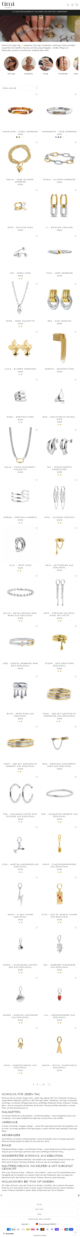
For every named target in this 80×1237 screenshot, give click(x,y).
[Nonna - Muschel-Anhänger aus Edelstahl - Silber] (19, 1023)
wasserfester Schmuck (56, 1159)
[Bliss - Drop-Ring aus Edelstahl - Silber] (19, 721)
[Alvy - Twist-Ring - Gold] (20, 571)
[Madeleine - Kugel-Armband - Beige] (21, 137)
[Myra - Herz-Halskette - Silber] (19, 326)
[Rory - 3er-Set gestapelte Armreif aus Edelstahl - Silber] (18, 771)
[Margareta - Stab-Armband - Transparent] (63, 137)
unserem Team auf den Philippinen (42, 1175)
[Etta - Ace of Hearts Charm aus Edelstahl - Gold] (61, 922)
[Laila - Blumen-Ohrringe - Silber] (19, 374)
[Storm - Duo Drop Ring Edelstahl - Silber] (58, 671)
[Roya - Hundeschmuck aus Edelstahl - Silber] (19, 1073)
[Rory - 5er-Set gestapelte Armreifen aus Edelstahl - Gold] (59, 721)
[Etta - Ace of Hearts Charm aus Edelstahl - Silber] (58, 922)
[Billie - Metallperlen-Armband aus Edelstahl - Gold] (21, 621)
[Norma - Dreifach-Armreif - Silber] (19, 523)
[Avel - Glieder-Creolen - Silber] (58, 523)
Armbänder (47, 1139)
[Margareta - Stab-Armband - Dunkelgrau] (61, 137)
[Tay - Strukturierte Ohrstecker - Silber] (58, 475)
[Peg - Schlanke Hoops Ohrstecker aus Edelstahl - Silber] (19, 822)
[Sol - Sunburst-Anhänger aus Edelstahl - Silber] (58, 972)
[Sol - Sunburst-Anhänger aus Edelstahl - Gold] (61, 972)
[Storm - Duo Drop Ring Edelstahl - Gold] (61, 671)
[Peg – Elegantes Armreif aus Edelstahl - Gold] (61, 822)
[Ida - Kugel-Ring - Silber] (19, 278)
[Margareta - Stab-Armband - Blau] (56, 137)
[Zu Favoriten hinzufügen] (36, 94)
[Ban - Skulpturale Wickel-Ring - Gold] (61, 424)
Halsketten (62, 1116)
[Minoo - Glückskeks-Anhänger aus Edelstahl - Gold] (21, 972)
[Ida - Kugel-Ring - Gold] (21, 278)
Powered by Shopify (40, 1235)
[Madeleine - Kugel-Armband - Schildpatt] (17, 137)
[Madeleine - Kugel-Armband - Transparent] (24, 137)
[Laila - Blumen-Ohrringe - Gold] (21, 374)
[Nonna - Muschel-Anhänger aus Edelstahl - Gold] (21, 1023)
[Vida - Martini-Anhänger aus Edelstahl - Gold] (21, 872)
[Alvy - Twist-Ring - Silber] (18, 571)
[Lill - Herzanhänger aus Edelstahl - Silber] (58, 1023)
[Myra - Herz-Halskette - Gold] (21, 326)
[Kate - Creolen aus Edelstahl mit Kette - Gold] (61, 621)
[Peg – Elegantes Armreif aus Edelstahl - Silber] (58, 822)
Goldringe (17, 1151)
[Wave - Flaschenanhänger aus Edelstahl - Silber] (58, 872)
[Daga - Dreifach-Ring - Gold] (21, 422)
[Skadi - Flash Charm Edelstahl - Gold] (21, 922)
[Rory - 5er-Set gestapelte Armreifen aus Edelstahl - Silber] (57, 721)
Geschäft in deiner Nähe (26, 1190)
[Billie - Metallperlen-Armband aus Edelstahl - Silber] (19, 621)
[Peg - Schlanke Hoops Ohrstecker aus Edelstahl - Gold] (21, 822)
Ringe (52, 1149)
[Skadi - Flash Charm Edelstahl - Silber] (19, 922)
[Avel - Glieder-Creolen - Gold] (61, 523)
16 (43, 1084)
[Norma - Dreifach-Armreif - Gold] (21, 523)
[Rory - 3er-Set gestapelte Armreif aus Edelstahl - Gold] (20, 771)
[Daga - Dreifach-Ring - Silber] (19, 422)
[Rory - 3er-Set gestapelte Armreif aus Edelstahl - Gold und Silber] (23, 771)
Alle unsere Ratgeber (42, 48)
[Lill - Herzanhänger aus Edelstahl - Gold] (61, 1023)
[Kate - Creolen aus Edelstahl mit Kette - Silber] (58, 621)
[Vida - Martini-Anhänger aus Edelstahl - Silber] (19, 872)
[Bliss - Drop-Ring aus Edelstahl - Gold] (21, 721)
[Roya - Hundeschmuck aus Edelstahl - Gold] (21, 1073)
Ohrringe (44, 1126)
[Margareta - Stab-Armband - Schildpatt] (58, 137)
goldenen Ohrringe (26, 1128)
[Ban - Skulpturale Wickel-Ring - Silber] (58, 424)
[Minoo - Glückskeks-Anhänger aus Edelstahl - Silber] (19, 972)
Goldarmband (15, 1141)
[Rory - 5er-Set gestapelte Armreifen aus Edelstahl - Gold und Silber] (62, 721)
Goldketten (25, 1118)
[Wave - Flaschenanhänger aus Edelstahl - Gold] (61, 872)
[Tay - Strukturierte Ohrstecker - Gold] (61, 475)
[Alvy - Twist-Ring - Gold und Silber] (23, 571)
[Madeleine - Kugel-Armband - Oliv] (19, 137)
